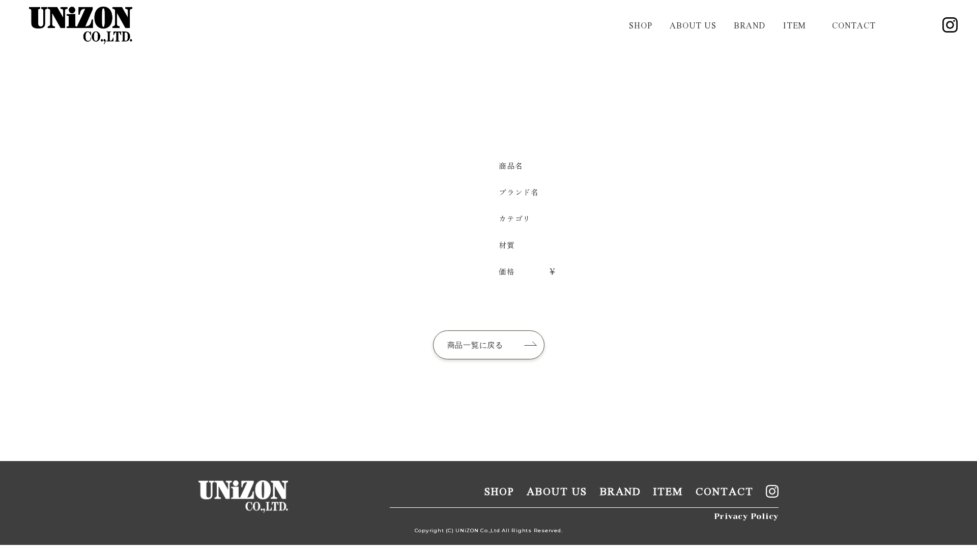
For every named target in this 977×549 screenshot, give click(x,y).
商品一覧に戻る (475, 345)
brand (749, 25)
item (794, 25)
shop (640, 25)
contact (853, 25)
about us (693, 25)
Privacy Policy (746, 516)
